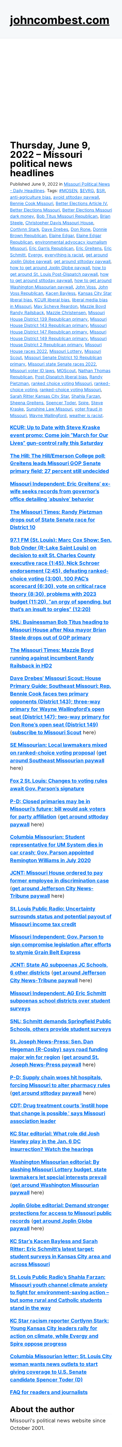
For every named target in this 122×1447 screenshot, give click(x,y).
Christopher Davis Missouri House (59, 222)
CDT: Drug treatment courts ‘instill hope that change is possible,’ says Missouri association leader (59, 1113)
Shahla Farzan (85, 396)
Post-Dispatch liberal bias (61, 376)
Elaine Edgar (61, 235)
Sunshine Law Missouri (49, 408)
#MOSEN (68, 190)
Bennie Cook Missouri (31, 203)
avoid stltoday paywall (76, 197)
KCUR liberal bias (51, 299)
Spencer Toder (61, 402)
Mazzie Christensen (66, 312)
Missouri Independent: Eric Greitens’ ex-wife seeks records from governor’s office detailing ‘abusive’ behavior (60, 491)
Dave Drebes (55, 229)
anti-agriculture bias (30, 197)
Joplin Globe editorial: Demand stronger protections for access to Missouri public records (61, 1213)
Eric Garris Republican (51, 248)
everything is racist (64, 254)
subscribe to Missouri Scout (46, 732)
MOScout (66, 370)
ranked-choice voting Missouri (70, 389)
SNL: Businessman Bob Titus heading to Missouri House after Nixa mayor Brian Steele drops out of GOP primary (59, 629)
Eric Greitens (89, 248)
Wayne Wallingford (48, 415)
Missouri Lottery (65, 351)
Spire (83, 402)
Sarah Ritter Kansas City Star (39, 396)
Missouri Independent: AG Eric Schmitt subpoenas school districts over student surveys (60, 1001)
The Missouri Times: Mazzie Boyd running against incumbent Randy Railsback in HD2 (52, 657)
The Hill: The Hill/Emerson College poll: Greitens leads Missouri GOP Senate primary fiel (57, 463)
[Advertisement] (61, 87)
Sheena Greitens (26, 402)
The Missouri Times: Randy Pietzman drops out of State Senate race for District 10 (56, 519)
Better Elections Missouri (35, 209)
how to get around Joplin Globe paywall (50, 267)
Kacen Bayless (60, 293)
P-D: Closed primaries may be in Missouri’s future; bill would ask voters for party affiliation (57, 809)
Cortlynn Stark (24, 229)
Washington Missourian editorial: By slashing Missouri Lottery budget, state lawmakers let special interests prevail (58, 1169)
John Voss (85, 286)
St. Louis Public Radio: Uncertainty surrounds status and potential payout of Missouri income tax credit (60, 916)
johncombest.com (59, 20)
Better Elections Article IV (81, 203)
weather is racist (86, 415)
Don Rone (80, 229)
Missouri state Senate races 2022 (62, 364)
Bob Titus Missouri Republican (67, 216)
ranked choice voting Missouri (61, 383)
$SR (100, 190)
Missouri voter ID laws (32, 370)
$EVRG (87, 190)
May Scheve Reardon (56, 306)
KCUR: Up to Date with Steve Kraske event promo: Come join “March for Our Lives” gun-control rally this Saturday (59, 435)
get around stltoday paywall (82, 261)
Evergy (35, 254)
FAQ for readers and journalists (49, 1392)
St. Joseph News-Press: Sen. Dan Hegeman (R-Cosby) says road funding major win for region (59, 1049)
